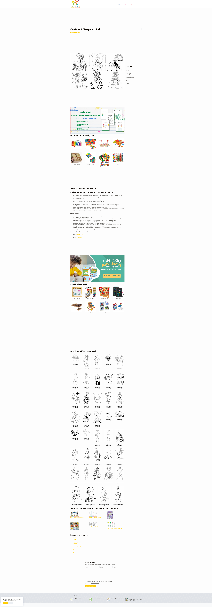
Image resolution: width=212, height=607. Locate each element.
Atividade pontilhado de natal (95, 517)
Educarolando (80, 234)
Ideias (74, 548)
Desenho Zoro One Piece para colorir (96, 526)
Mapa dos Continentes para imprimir (116, 599)
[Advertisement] (106, 16)
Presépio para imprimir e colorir (77, 517)
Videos (74, 552)
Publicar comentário (90, 586)
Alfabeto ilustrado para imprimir (97, 599)
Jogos (74, 549)
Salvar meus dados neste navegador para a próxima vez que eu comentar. (99, 581)
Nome (87, 567)
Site (115, 567)
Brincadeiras (75, 542)
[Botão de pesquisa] (140, 29)
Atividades (75, 540)
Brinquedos (75, 543)
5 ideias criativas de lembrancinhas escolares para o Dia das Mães (135, 599)
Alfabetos (75, 537)
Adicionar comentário (90, 571)
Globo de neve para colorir (112, 520)
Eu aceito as (93, 583)
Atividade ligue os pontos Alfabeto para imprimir (80, 599)
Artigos (74, 539)
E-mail (101, 567)
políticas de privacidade (95, 583)
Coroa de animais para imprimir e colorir (78, 530)
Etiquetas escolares (77, 546)
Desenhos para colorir (75, 32)
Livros (74, 550)
